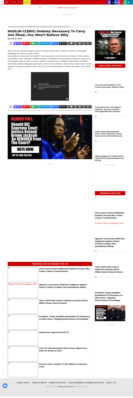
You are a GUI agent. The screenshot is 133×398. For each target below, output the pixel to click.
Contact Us (111, 383)
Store (20, 2)
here (68, 26)
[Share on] (71, 43)
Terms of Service (39, 383)
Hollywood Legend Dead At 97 (54, 332)
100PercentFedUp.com (66, 386)
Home (14, 2)
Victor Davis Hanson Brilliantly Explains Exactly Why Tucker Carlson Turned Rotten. (109, 215)
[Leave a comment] (5, 385)
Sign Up (27, 2)
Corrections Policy (57, 383)
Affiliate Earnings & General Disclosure (86, 383)
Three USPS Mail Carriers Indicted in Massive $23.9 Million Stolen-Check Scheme (109, 269)
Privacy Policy (23, 383)
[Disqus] (50, 188)
